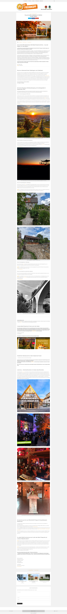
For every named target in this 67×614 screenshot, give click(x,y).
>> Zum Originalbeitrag (19, 146)
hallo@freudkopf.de (35, 526)
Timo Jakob (25, 277)
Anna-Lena (43, 144)
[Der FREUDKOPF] (33, 6)
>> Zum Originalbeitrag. (19, 191)
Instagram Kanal (47, 75)
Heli (25, 184)
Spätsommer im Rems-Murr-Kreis (44, 581)
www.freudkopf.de (19, 566)
